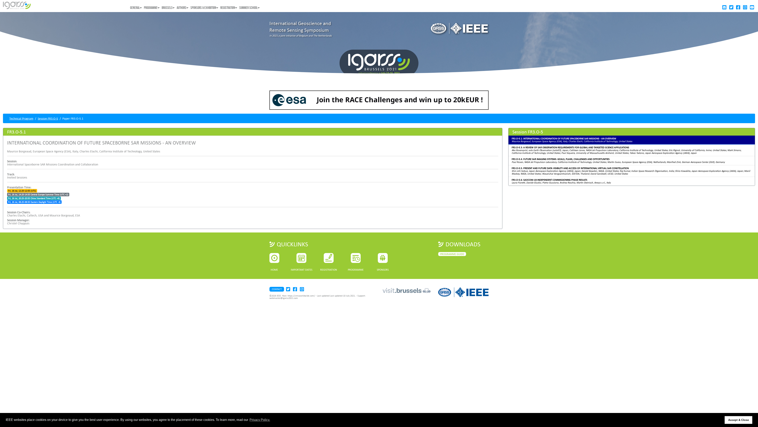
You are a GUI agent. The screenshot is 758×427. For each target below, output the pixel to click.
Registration (227, 8)
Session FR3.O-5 (48, 118)
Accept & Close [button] (738, 419)
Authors (181, 8)
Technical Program (21, 118)
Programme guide (452, 254)
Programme (151, 8)
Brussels (167, 8)
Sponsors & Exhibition (203, 8)
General (135, 8)
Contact (277, 289)
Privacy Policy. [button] (260, 419)
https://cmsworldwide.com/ (301, 295)
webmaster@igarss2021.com (283, 298)
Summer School (248, 8)
